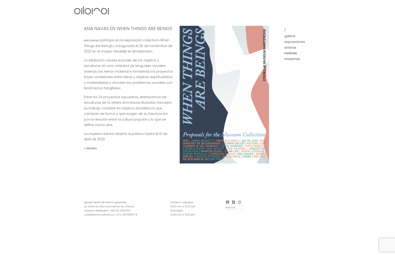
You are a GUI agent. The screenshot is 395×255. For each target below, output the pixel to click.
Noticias (290, 53)
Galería (289, 36)
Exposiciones (294, 41)
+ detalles (90, 148)
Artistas (290, 47)
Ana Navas (91, 40)
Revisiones (292, 59)
